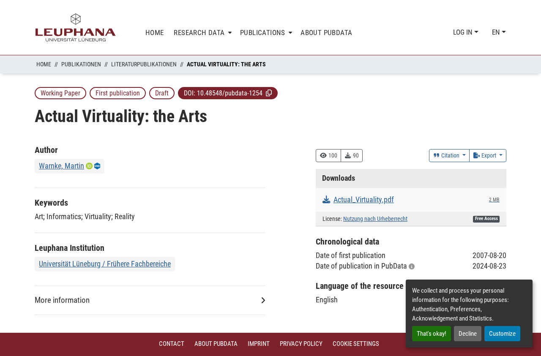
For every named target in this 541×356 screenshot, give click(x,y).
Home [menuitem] (154, 32)
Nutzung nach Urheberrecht (375, 219)
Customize (502, 333)
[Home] (76, 27)
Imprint (259, 344)
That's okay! (431, 333)
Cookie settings (356, 344)
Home (43, 64)
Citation (450, 155)
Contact (171, 344)
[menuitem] (202, 33)
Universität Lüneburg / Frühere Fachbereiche (105, 263)
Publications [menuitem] (262, 32)
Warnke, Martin (61, 165)
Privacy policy (301, 344)
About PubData (216, 344)
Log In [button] (463, 32)
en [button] (497, 32)
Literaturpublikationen (144, 64)
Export (488, 155)
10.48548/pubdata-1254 (229, 93)
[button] (269, 93)
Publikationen (81, 64)
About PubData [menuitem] (326, 32)
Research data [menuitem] (199, 32)
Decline (468, 333)
